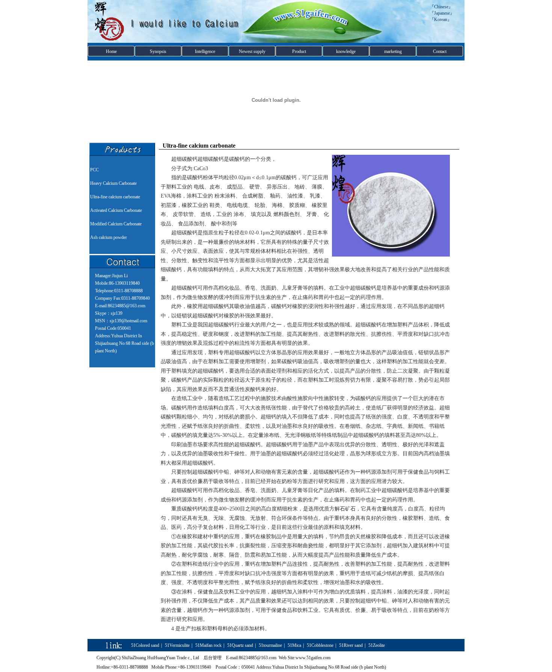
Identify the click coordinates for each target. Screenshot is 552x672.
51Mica (294, 645)
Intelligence (205, 51)
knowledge (346, 51)
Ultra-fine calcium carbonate (115, 196)
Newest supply (252, 51)
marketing (393, 51)
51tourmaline (270, 645)
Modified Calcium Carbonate (116, 224)
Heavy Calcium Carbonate (113, 183)
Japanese (442, 13)
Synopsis (158, 51)
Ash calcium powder (108, 237)
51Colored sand (145, 645)
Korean (440, 19)
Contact (439, 51)
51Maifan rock (208, 645)
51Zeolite (376, 645)
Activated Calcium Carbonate (116, 210)
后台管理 (213, 657)
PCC (94, 169)
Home (111, 51)
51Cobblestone (320, 645)
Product (299, 51)
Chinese (441, 6)
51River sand (351, 645)
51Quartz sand (240, 645)
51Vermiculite (177, 645)
